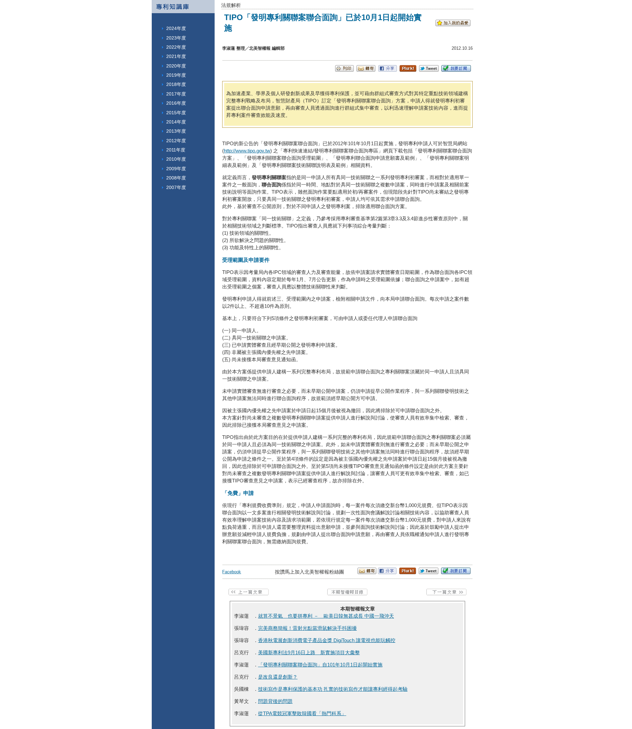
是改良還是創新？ (278, 677)
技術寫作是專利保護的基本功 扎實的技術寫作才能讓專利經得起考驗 (333, 689)
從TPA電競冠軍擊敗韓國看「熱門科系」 (302, 713)
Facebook (231, 571)
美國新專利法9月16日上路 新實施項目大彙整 (309, 652)
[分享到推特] (429, 70)
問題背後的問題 (275, 701)
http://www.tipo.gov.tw (247, 150)
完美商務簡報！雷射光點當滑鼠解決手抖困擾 (307, 628)
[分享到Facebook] (387, 70)
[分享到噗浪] (408, 70)
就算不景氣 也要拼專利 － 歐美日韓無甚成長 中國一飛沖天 (326, 616)
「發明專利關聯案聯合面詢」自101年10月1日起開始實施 (320, 664)
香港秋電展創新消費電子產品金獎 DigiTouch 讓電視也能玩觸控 (326, 640)
